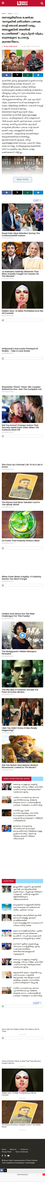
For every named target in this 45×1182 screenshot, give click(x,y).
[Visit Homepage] (22, 3)
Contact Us (24, 1150)
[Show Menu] (3, 3)
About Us (13, 1150)
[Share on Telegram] (38, 75)
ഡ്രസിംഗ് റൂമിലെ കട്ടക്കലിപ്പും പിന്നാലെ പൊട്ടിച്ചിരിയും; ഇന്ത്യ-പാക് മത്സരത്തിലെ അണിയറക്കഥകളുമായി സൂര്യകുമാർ (26, 949)
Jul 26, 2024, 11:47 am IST (30, 47)
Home (4, 14)
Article (10, 14)
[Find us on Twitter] (5, 1155)
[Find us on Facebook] (2, 1155)
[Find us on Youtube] (8, 1155)
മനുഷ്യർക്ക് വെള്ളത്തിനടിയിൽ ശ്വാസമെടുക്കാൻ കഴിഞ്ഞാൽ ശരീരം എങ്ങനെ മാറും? (26, 907)
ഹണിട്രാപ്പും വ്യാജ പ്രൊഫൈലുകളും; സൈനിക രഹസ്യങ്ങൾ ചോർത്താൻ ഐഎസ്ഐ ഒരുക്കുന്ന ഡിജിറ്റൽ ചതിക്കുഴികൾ (28, 816)
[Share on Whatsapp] (28, 75)
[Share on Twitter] (17, 75)
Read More (22, 179)
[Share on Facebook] (7, 75)
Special (16, 14)
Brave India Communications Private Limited (20, 1160)
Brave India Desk (10, 47)
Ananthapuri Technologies (25, 1163)
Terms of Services (21, 1152)
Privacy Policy (7, 1152)
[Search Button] (42, 3)
